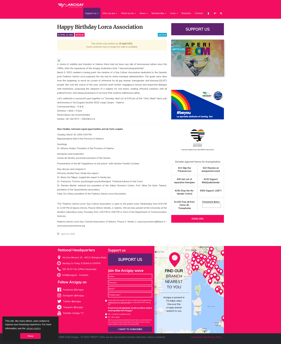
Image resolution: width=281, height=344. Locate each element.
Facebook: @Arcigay (73, 289)
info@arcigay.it (69, 275)
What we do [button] (127, 13)
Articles (80, 35)
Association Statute (125, 337)
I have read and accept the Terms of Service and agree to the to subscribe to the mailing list (129, 302)
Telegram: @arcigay (73, 307)
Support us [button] (91, 13)
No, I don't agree (113, 317)
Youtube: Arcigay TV (73, 313)
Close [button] (30, 336)
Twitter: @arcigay (72, 301)
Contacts (83, 275)
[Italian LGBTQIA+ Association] (71, 4)
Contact (199, 13)
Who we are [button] (109, 13)
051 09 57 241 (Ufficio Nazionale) (79, 269)
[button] (215, 13)
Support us (198, 29)
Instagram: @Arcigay (73, 295)
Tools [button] (173, 13)
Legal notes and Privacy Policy (206, 337)
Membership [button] (158, 13)
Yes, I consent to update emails (119, 314)
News (151, 337)
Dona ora (198, 218)
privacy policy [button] (33, 328)
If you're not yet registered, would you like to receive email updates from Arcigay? (130, 309)
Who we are (106, 337)
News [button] (143, 13)
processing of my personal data (119, 302)
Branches (186, 13)
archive (162, 35)
